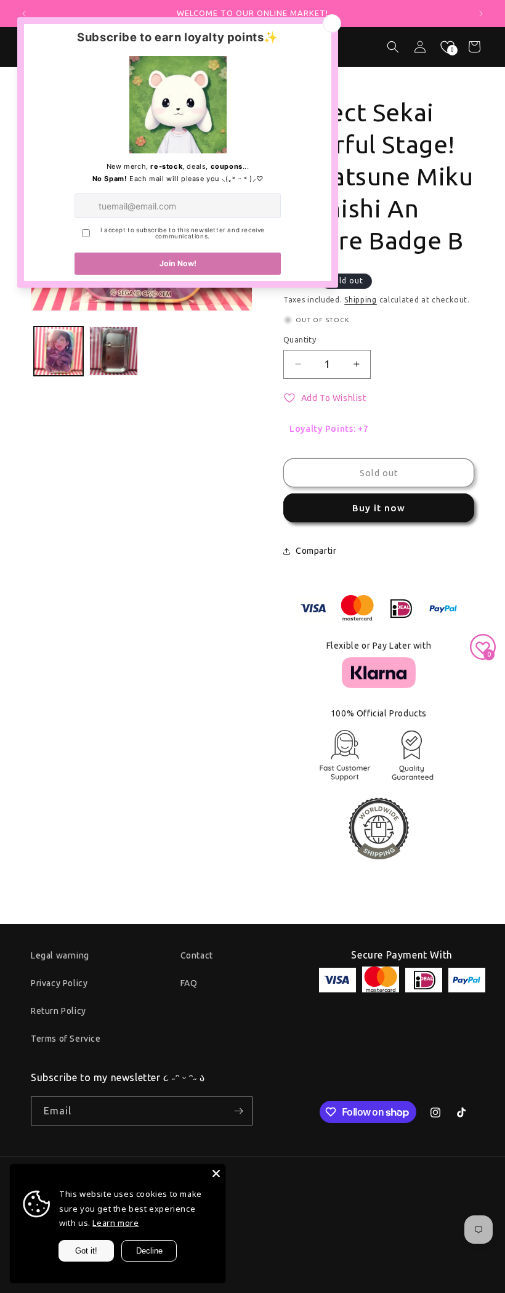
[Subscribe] (238, 1110)
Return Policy (58, 1011)
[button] (392, 46)
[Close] (216, 1173)
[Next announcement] (481, 13)
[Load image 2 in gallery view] (114, 351)
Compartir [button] (316, 551)
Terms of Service (66, 1039)
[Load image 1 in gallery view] (58, 351)
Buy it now (378, 508)
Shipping (360, 300)
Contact (196, 955)
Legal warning (60, 955)
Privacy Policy (59, 983)
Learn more (115, 1222)
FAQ (189, 983)
